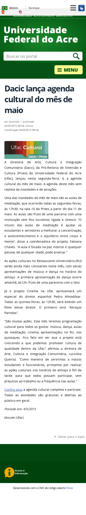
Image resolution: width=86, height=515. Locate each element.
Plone (69, 488)
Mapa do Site (64, 15)
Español (10, 12)
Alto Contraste (44, 15)
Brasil (14, 8)
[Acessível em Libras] (81, 7)
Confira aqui (13, 390)
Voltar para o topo (71, 437)
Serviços (34, 8)
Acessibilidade (22, 15)
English (27, 12)
